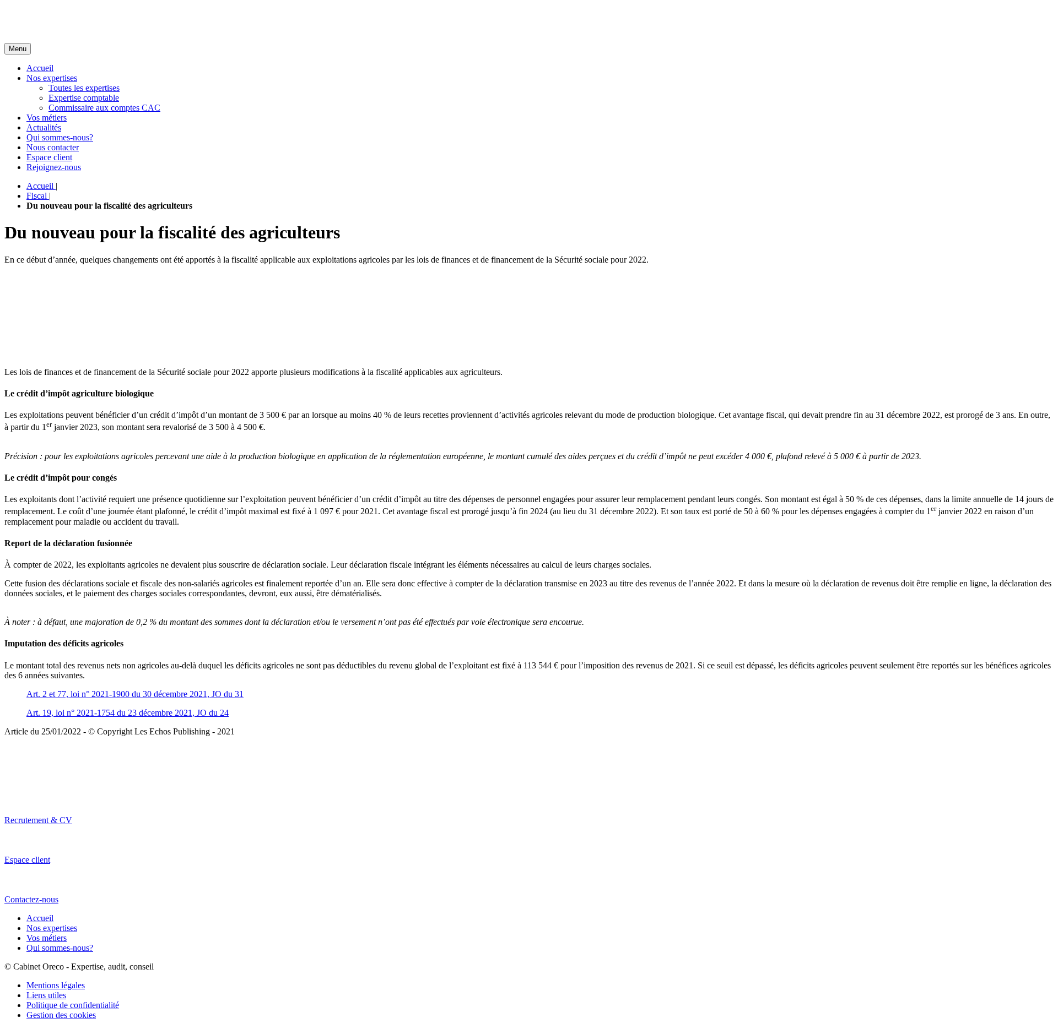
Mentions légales (55, 985)
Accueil (39, 68)
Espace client (49, 157)
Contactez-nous (31, 899)
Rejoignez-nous (53, 167)
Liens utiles (46, 995)
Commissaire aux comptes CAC (104, 107)
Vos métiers (46, 117)
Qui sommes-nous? (59, 137)
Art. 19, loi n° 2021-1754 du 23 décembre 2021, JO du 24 (127, 712)
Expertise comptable (83, 97)
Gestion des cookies (61, 1015)
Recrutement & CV (38, 820)
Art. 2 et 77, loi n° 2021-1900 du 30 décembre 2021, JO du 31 (135, 694)
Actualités (43, 127)
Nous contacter (52, 147)
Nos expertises (51, 78)
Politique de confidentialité (72, 1005)
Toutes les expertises (84, 87)
